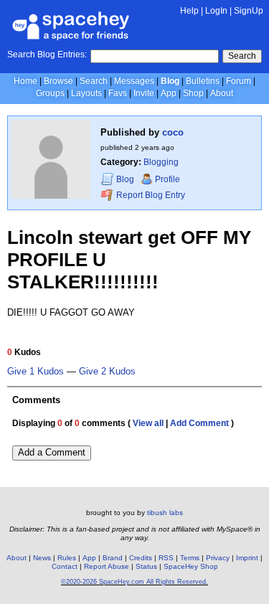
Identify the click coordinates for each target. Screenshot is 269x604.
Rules (66, 558)
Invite (143, 93)
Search (242, 56)
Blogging (161, 162)
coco (173, 132)
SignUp (248, 11)
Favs (117, 93)
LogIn (216, 11)
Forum (238, 81)
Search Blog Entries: (47, 54)
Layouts (86, 93)
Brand (113, 558)
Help (189, 11)
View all (148, 423)
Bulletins (203, 81)
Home (25, 81)
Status (146, 566)
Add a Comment (51, 452)
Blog (170, 81)
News (42, 558)
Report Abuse (106, 566)
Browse (58, 81)
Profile (167, 179)
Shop (193, 93)
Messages (134, 81)
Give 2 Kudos (107, 372)
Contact (64, 566)
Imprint (247, 558)
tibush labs (165, 512)
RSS (166, 558)
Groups (50, 93)
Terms (189, 558)
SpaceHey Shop (191, 566)
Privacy (218, 558)
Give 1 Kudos (35, 372)
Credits (140, 558)
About (221, 93)
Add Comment (199, 423)
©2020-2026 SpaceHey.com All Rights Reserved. (134, 581)
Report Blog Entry (149, 195)
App (168, 93)
